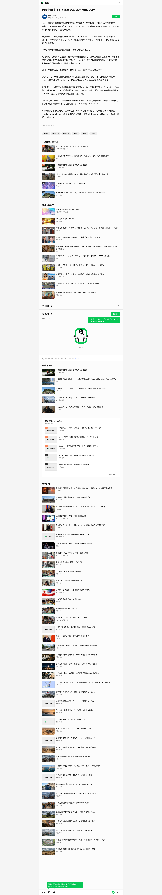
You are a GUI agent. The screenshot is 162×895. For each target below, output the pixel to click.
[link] (49, 892)
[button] (43, 892)
